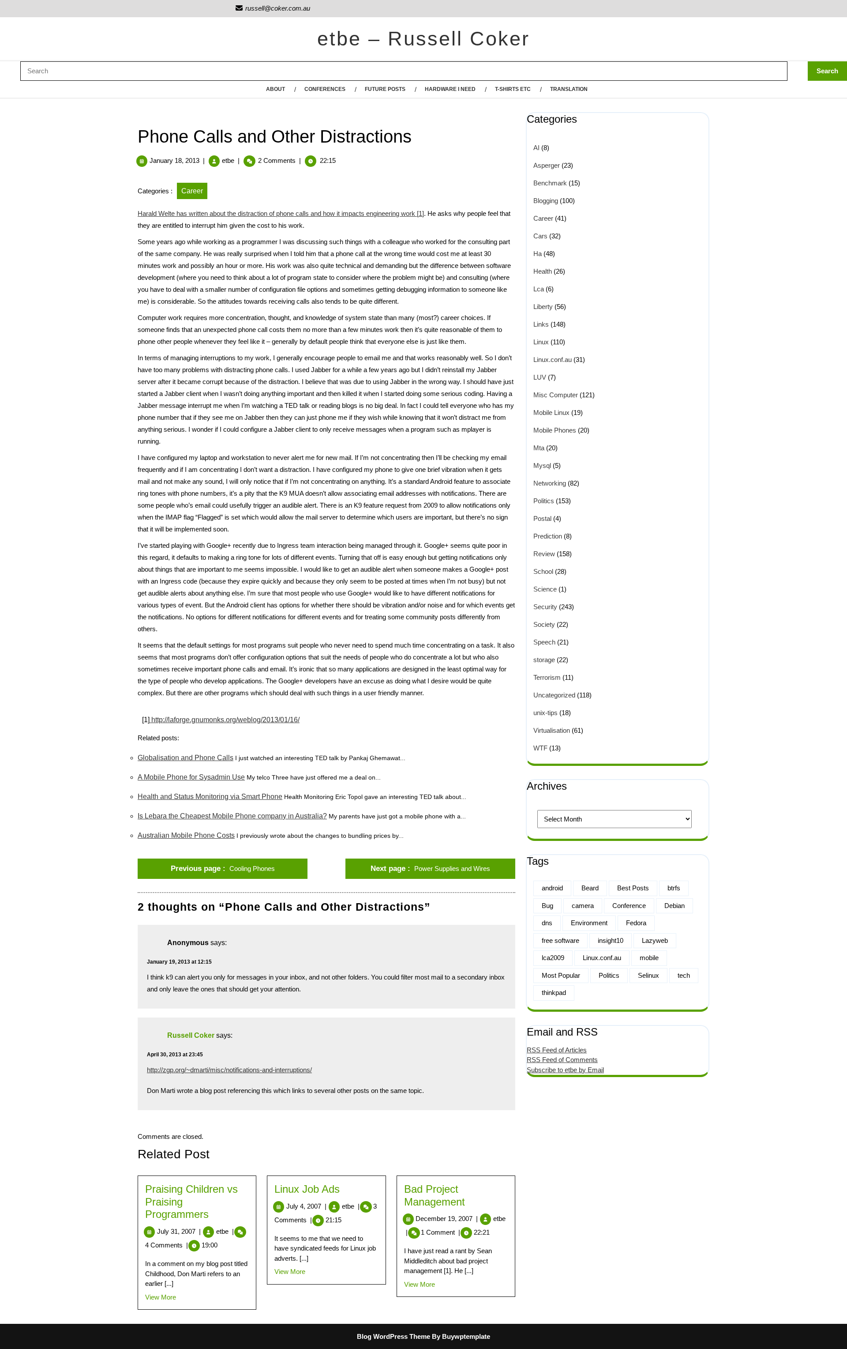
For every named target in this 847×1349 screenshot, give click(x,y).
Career (192, 191)
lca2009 (553, 957)
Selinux (648, 975)
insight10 (610, 940)
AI (536, 147)
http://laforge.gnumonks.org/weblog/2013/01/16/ (225, 719)
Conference (629, 905)
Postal (542, 518)
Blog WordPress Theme (393, 1336)
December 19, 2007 (447, 1218)
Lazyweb (655, 940)
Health (542, 271)
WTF (540, 748)
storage (544, 659)
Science (545, 589)
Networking (549, 483)
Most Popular (561, 975)
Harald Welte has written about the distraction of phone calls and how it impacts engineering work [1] (281, 213)
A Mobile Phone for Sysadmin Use (191, 777)
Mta (538, 448)
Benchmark (550, 183)
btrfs (673, 888)
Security (545, 606)
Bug (547, 905)
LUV (539, 377)
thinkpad (554, 992)
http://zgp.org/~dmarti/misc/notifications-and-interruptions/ (229, 1070)
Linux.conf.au (552, 359)
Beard (590, 888)
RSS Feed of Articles (557, 1050)
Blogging (545, 200)
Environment (589, 923)
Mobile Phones (554, 430)
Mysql (542, 465)
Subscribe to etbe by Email (565, 1070)
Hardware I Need (450, 89)
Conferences (324, 89)
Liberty (543, 306)
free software (560, 940)
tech (684, 975)
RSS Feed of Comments (562, 1059)
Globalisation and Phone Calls (185, 757)
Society (544, 624)
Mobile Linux (551, 412)
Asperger (546, 165)
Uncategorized (554, 695)
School (543, 571)
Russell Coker (190, 1035)
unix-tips (545, 712)
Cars (540, 236)
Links (541, 324)
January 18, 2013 (174, 160)
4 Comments (166, 1245)
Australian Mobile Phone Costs (186, 835)
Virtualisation (551, 730)
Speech (544, 642)
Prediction (547, 536)
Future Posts (385, 89)
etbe (228, 160)
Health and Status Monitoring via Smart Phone (210, 796)
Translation (569, 89)
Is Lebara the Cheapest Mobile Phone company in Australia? (232, 816)
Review (544, 554)
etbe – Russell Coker (423, 38)
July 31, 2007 (179, 1231)
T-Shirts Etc (513, 89)
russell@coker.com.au (272, 8)
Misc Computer (555, 395)
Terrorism (547, 677)
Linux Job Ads (307, 1189)
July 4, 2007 (306, 1206)
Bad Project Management (434, 1195)
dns (547, 923)
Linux (541, 342)
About (275, 89)
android (552, 888)
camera (583, 905)
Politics (543, 501)
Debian (674, 905)
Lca (538, 289)
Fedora (636, 923)
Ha (537, 253)
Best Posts (633, 888)
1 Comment (440, 1232)
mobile (649, 957)
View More (160, 1297)
